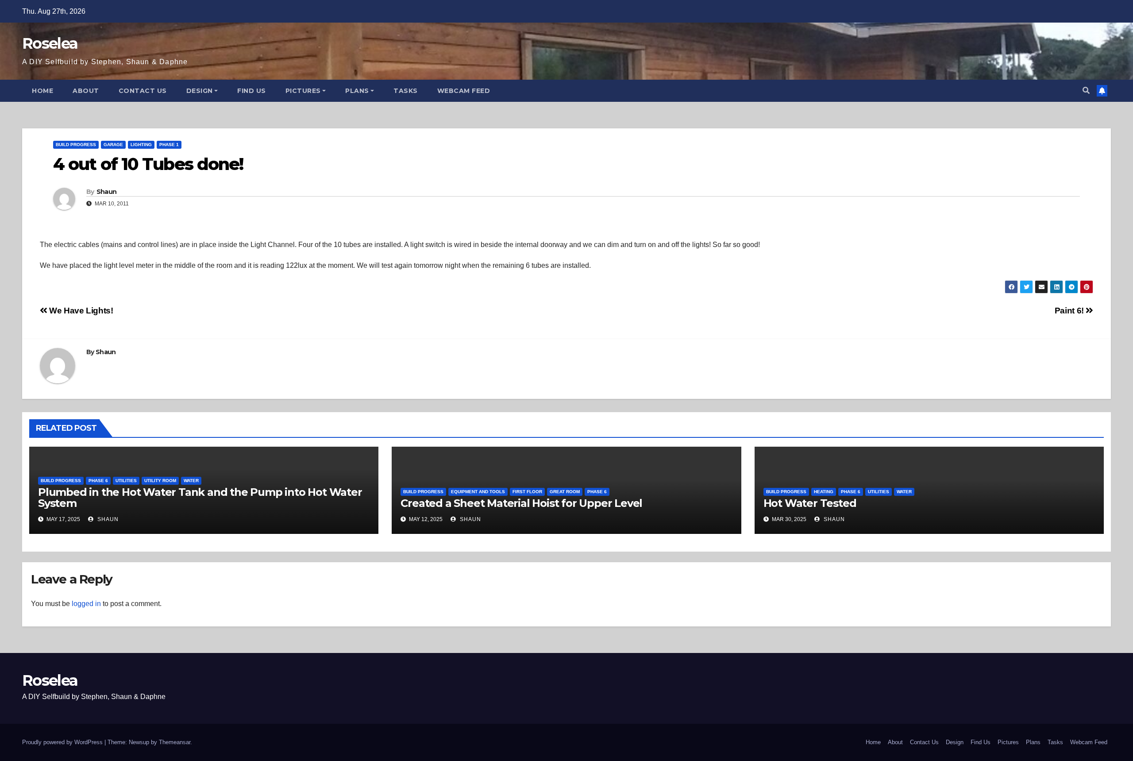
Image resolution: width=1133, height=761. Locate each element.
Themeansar (174, 742)
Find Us (251, 91)
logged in (86, 603)
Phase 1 (169, 144)
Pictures (303, 91)
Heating (823, 491)
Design (199, 91)
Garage (113, 144)
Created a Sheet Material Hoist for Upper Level (521, 503)
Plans (357, 91)
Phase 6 (98, 480)
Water (191, 480)
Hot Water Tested (809, 503)
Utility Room (160, 480)
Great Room (565, 491)
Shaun (106, 192)
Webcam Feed (463, 91)
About (86, 91)
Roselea (49, 43)
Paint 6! (1070, 310)
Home (42, 91)
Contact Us (143, 91)
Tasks (405, 91)
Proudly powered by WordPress (63, 742)
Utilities (126, 480)
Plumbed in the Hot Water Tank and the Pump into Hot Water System (200, 498)
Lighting (141, 144)
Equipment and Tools (478, 491)
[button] (1086, 90)
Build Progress (76, 144)
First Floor (527, 491)
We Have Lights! (80, 310)
